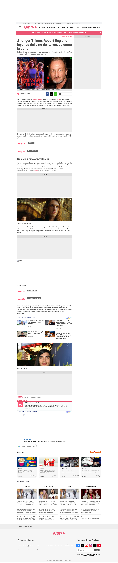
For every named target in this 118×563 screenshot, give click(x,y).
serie (58, 99)
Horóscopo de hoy (26, 23)
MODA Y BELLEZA (61, 27)
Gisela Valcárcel (60, 23)
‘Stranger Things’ (37, 99)
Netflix (36, 171)
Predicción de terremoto (73, 23)
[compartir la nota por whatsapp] (55, 94)
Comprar (33, 475)
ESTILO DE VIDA (71, 27)
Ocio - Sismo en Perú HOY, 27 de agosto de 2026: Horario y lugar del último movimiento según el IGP (59, 32)
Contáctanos (80, 554)
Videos (28, 549)
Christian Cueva (49, 23)
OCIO (78, 27)
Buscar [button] (96, 550)
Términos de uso (88, 554)
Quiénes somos (96, 554)
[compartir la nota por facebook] (47, 94)
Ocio (38, 545)
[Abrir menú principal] (20, 27)
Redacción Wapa (25, 93)
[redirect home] (30, 27)
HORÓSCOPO (96, 27)
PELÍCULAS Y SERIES (86, 27)
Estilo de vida (58, 545)
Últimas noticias (22, 545)
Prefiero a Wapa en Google (28, 446)
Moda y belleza (49, 545)
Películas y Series (69, 545)
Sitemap (38, 549)
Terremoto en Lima (38, 23)
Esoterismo (20, 549)
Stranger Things (35, 397)
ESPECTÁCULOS (51, 27)
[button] (100, 32)
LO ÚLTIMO (42, 27)
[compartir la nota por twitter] (51, 94)
